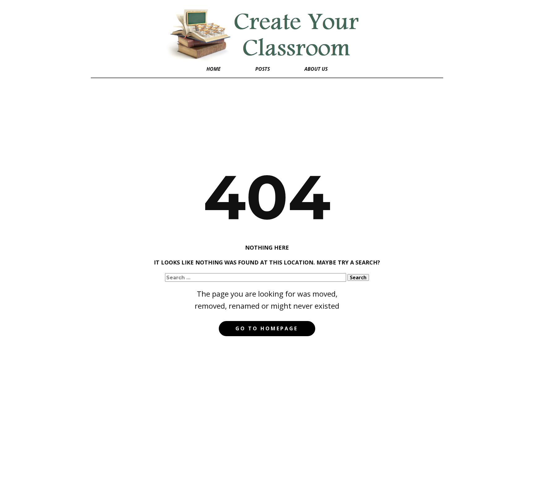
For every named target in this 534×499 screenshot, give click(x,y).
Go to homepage (266, 328)
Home (213, 69)
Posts (262, 69)
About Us (316, 69)
